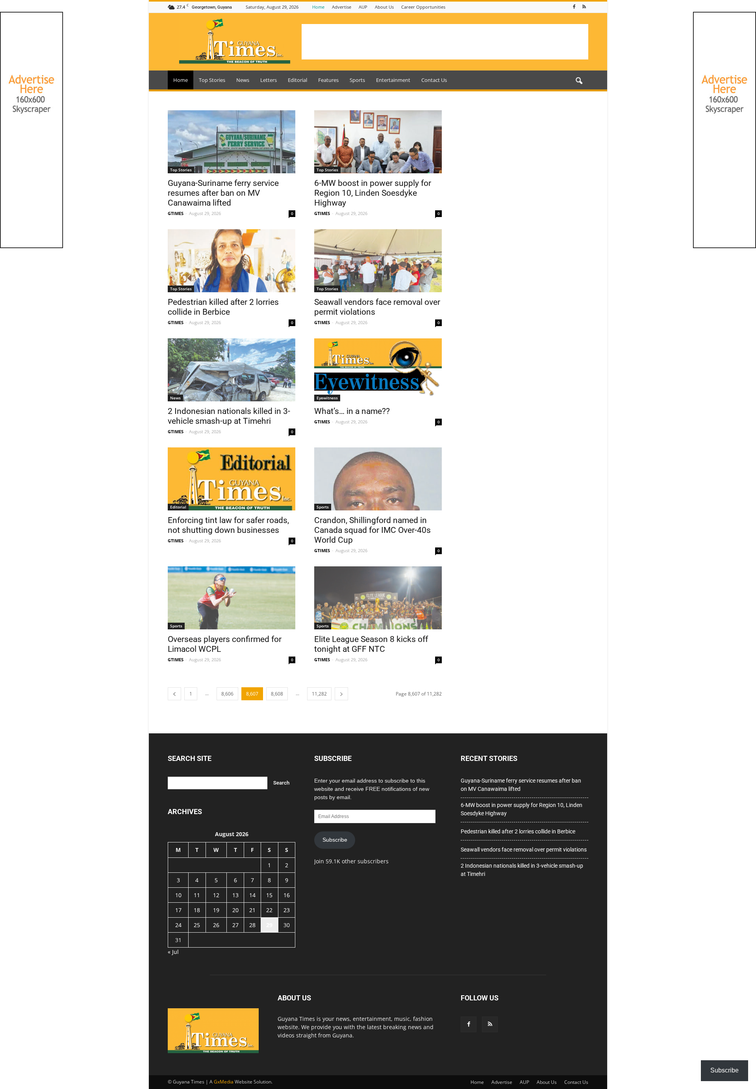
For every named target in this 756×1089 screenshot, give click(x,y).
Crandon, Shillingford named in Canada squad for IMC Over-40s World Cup (372, 530)
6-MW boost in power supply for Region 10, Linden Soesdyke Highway (372, 193)
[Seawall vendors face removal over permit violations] (378, 260)
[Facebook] (574, 7)
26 (216, 925)
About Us (384, 7)
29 (269, 925)
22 (269, 910)
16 (287, 895)
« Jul (173, 951)
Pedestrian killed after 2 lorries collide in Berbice (223, 307)
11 (197, 895)
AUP (363, 7)
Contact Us (434, 79)
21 (252, 910)
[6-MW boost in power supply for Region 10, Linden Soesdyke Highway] (378, 141)
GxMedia (223, 1081)
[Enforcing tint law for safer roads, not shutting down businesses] (231, 478)
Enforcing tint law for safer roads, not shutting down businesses (228, 525)
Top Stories (212, 79)
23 (287, 910)
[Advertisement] (445, 41)
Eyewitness (327, 398)
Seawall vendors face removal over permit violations (524, 849)
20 (235, 910)
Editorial (297, 79)
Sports (357, 79)
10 (178, 895)
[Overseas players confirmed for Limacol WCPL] (231, 597)
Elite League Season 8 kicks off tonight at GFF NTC (371, 644)
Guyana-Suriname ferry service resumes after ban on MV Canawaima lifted (223, 193)
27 (235, 925)
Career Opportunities (423, 7)
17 (178, 910)
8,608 (277, 693)
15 (269, 895)
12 (216, 895)
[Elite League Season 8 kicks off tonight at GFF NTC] (378, 597)
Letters (268, 79)
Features (328, 79)
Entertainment (393, 79)
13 (235, 895)
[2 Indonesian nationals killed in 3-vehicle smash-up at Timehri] (231, 369)
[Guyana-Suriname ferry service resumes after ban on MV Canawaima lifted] (231, 141)
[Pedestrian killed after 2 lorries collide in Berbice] (231, 260)
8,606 (227, 693)
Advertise (341, 7)
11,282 (319, 693)
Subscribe (334, 840)
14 (252, 895)
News (242, 79)
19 (216, 910)
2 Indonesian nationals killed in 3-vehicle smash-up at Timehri (229, 416)
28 (252, 925)
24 (178, 925)
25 (197, 925)
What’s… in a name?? (352, 411)
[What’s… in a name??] (378, 369)
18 (197, 910)
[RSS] (584, 7)
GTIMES (175, 213)
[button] (578, 81)
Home (318, 7)
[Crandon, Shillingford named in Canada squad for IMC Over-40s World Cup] (378, 478)
